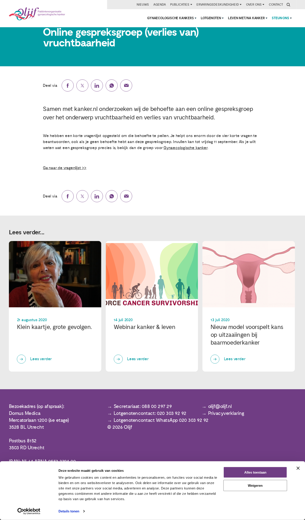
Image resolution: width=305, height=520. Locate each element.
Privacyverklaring (226, 413)
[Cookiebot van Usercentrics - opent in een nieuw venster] (28, 511)
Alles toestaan (255, 472)
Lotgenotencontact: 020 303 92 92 (150, 413)
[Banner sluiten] (298, 468)
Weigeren (255, 485)
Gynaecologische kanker (185, 148)
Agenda (159, 4)
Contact (276, 4)
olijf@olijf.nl (220, 407)
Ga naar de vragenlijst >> (64, 168)
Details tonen (68, 511)
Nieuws (143, 4)
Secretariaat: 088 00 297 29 (143, 407)
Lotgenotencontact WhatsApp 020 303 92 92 (161, 420)
